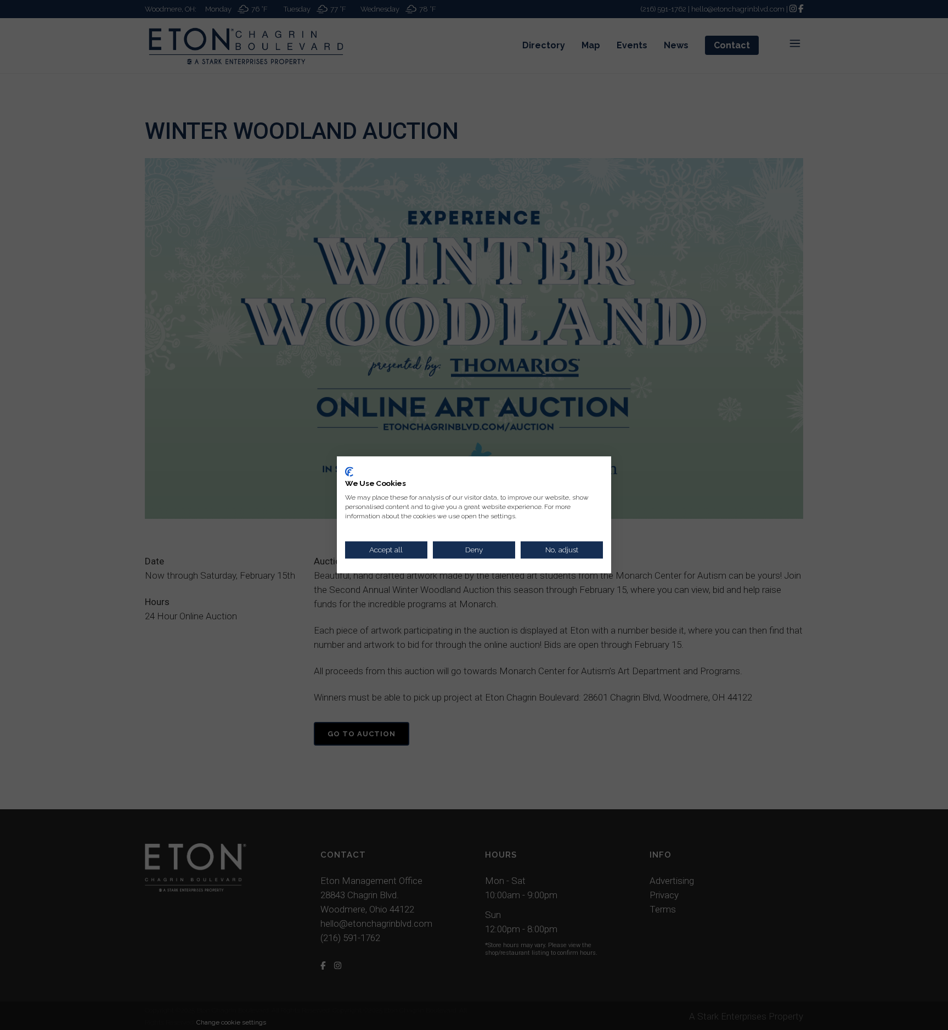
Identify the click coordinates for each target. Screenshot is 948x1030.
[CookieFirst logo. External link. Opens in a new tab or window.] (349, 472)
